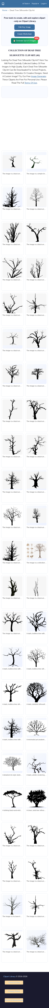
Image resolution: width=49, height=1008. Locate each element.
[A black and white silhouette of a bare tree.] (12, 519)
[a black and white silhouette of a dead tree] (12, 206)
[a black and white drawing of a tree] (12, 869)
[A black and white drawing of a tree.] (37, 162)
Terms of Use (14, 982)
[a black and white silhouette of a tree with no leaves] (37, 197)
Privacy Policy (14, 991)
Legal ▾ (43, 4)
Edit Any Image (25, 27)
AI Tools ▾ (26, 4)
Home (4, 10)
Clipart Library (9, 976)
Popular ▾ (35, 4)
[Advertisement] (24, 124)
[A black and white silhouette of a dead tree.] (37, 835)
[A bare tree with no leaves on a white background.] (12, 905)
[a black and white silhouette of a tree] (12, 161)
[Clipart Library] (3, 3)
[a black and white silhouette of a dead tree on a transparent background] (37, 339)
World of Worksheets (14, 1000)
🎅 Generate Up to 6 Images (25, 40)
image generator (38, 76)
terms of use (30, 83)
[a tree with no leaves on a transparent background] (37, 550)
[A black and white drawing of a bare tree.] (37, 940)
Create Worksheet (24, 34)
